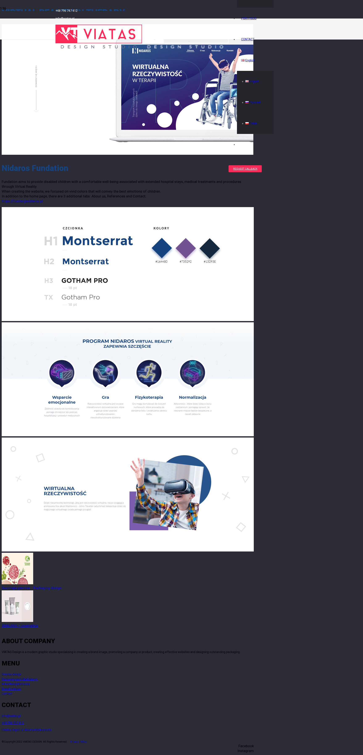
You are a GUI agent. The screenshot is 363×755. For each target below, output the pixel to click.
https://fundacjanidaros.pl (22, 201)
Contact (7, 693)
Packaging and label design (20, 679)
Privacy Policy (78, 741)
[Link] (142, 47)
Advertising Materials (16, 684)
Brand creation (11, 688)
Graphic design (11, 674)
